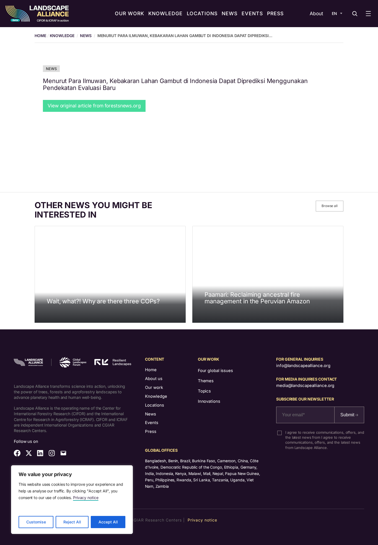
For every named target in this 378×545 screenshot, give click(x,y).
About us (153, 378)
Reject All (72, 522)
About (316, 13)
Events (151, 422)
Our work (154, 387)
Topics (204, 391)
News (86, 35)
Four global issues (215, 370)
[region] (72, 499)
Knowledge (62, 35)
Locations (154, 405)
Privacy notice (86, 497)
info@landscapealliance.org (303, 365)
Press (150, 431)
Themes (206, 380)
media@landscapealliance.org (305, 385)
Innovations (209, 401)
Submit (347, 414)
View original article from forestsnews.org (94, 106)
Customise (36, 522)
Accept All (108, 522)
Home (151, 369)
